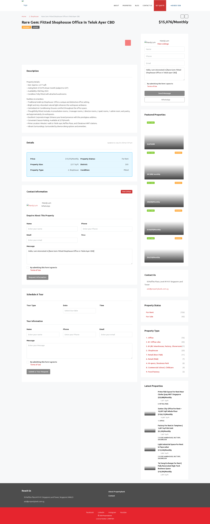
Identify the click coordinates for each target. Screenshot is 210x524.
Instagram (112, 512)
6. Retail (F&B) (152, 359)
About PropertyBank (116, 492)
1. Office (149, 338)
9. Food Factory (152, 372)
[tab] (128, 43)
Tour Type (31, 305)
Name (29, 224)
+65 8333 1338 (175, 5)
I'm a (83, 235)
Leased (35, 27)
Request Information (37, 277)
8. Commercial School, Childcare (160, 367)
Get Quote (160, 5)
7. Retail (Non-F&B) (154, 355)
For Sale (149, 317)
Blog (137, 5)
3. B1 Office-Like (153, 342)
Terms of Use (35, 270)
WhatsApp (45, 206)
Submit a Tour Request (38, 372)
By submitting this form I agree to (43, 269)
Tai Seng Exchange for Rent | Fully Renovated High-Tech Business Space (170, 466)
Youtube (123, 512)
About (116, 5)
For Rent (26, 27)
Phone (84, 224)
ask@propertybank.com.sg (157, 289)
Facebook (90, 512)
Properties (127, 5)
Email (29, 235)
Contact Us (147, 5)
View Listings (126, 191)
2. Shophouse (152, 350)
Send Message (164, 93)
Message (31, 246)
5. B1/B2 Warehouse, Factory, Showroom (164, 346)
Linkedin (101, 512)
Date (65, 305)
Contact (111, 496)
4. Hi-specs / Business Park (157, 363)
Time (102, 305)
